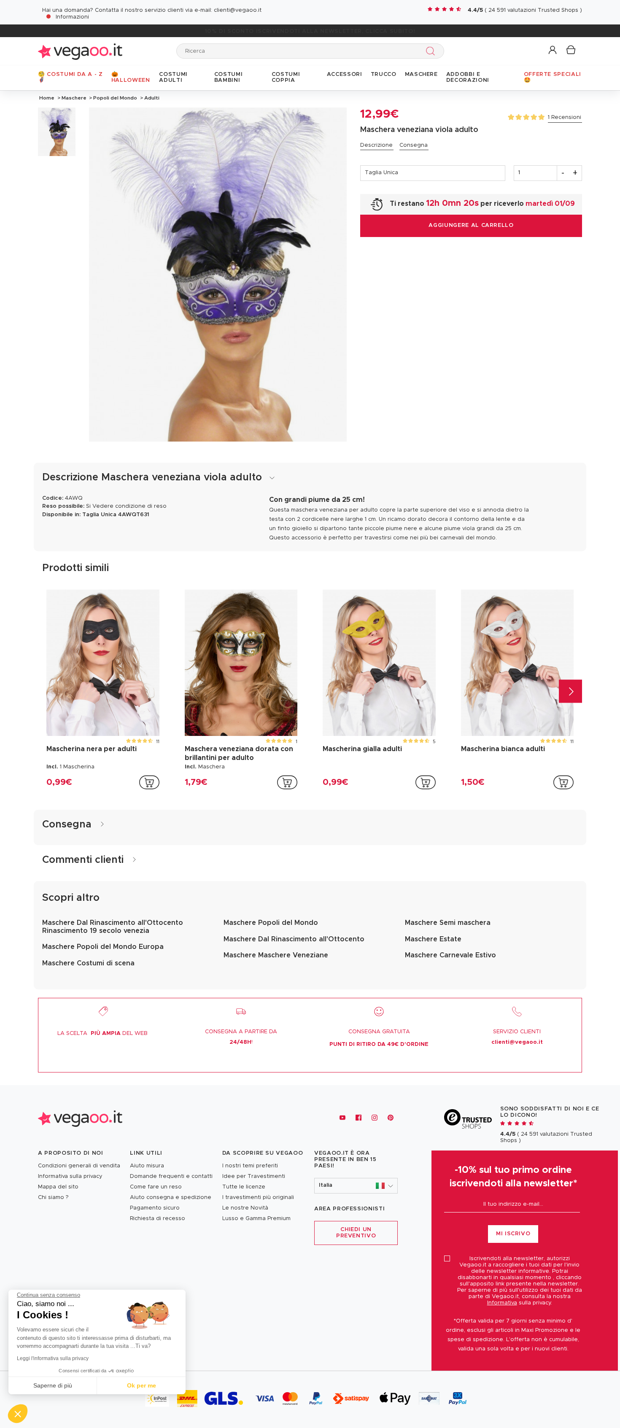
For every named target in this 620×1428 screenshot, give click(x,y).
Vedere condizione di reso (129, 506)
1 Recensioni (564, 117)
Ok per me (141, 1385)
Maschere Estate (433, 939)
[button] (553, 50)
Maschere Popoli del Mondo (271, 922)
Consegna (413, 145)
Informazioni (72, 17)
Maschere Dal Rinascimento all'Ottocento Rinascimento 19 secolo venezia (112, 926)
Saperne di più (52, 1385)
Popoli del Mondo (115, 97)
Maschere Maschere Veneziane (276, 955)
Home (47, 97)
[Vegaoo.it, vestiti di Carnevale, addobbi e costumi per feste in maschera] (80, 50)
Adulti (151, 97)
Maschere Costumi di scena (88, 963)
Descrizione (376, 145)
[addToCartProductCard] (149, 782)
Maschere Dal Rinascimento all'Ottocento (294, 939)
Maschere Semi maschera (448, 922)
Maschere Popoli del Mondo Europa (103, 946)
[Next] (570, 691)
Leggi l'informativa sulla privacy (53, 1358)
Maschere (74, 97)
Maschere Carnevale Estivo (450, 955)
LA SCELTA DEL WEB (102, 1033)
